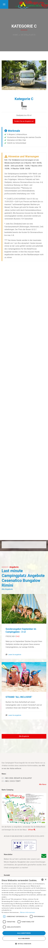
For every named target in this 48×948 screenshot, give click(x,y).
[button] (24, 943)
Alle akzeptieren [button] (24, 933)
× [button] (45, 879)
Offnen (31, 830)
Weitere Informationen (27, 912)
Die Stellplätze (28, 35)
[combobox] (42, 880)
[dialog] (24, 912)
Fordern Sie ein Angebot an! (24, 121)
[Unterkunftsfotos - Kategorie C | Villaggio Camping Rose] (24, 75)
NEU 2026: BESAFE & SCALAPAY (18, 778)
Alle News (42, 784)
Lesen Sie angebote (14, 654)
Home (15, 35)
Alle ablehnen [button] (24, 938)
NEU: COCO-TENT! (13, 781)
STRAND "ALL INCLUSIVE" (19, 697)
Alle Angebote (7, 589)
